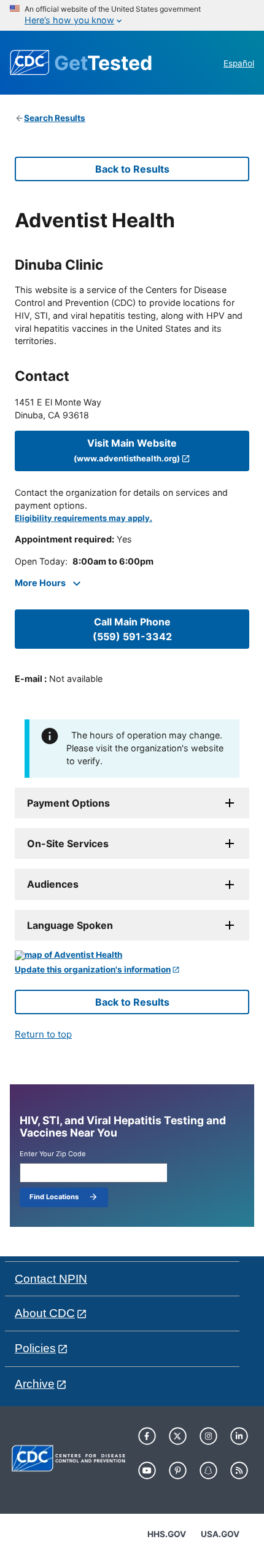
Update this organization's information (93, 969)
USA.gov (220, 1534)
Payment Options (68, 803)
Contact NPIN (51, 1278)
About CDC (45, 1313)
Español (238, 63)
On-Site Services (68, 843)
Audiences (53, 884)
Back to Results (132, 169)
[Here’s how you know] (132, 15)
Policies (35, 1348)
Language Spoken (70, 925)
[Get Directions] (132, 955)
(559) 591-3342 (132, 629)
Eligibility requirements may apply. (83, 518)
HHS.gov (166, 1534)
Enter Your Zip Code (53, 1154)
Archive (35, 1383)
